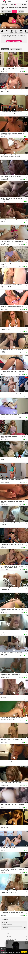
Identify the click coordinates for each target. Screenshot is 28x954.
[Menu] (22, 1)
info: (8, 933)
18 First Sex (4, 915)
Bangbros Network (5, 244)
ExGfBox (3, 374)
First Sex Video (4, 439)
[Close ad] (26, 942)
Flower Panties (4, 71)
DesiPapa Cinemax (5, 677)
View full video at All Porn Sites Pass (11, 15)
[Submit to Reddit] (22, 15)
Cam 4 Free (4, 807)
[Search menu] (19, 1)
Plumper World (4, 893)
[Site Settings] (26, 1)
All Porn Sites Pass (7, 11)
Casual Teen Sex (5, 655)
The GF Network (5, 461)
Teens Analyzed (5, 699)
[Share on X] (25, 15)
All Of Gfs (3, 352)
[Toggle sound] (7, 942)
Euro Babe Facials (5, 720)
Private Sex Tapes (5, 222)
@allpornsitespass (6, 39)
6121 (14, 11)
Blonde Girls (21, 11)
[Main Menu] (1, 1)
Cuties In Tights (5, 569)
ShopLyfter (4, 396)
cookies (2, 950)
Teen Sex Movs (5, 504)
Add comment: (5, 922)
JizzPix (3, 872)
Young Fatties (4, 590)
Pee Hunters (4, 93)
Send (24, 927)
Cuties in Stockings (5, 482)
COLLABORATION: (11, 939)
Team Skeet (4, 417)
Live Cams (4, 4)
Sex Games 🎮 (23, 4)
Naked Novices (5, 266)
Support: (9, 936)
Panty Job (4, 114)
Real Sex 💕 (14, 4)
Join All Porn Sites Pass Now (13, 41)
